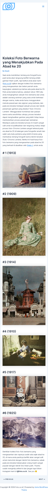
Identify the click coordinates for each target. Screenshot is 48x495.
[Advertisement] (24, 30)
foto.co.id (7, 84)
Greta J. (30, 145)
